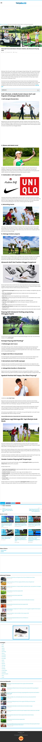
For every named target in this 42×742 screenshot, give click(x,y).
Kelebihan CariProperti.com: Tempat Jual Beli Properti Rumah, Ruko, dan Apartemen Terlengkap (24, 586)
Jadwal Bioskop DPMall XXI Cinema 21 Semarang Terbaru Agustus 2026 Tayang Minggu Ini (22, 688)
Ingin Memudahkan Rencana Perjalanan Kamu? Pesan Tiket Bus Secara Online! (21, 577)
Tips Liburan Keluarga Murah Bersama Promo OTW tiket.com (17, 617)
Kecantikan (4, 655)
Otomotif (3, 667)
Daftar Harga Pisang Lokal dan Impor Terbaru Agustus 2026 (7, 510)
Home (2, 24)
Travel (3, 677)
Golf (4, 505)
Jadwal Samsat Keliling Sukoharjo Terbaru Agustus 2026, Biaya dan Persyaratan (21, 701)
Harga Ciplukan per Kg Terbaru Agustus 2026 (15, 590)
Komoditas (4, 658)
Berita (3, 644)
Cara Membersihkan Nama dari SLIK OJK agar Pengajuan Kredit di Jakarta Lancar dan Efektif (23, 710)
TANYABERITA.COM (21, 732)
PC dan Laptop (4, 670)
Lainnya (3, 661)
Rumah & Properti (5, 673)
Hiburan (3, 653)
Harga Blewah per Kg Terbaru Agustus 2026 (14, 595)
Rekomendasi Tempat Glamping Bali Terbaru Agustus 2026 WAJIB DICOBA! (20, 683)
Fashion (3, 648)
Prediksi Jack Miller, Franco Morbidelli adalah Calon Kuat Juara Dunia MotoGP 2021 (21, 697)
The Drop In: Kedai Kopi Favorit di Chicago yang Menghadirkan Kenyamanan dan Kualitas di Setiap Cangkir (23, 693)
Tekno (3, 675)
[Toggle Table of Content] (37, 90)
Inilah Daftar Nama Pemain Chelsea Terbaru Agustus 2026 (6, 525)
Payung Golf (8, 505)
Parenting (3, 668)
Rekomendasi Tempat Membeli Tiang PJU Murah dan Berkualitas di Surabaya (20, 599)
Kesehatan (4, 656)
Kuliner (3, 660)
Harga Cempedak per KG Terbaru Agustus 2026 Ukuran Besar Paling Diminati (20, 581)
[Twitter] (20, 733)
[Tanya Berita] (21, 3)
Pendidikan (4, 672)
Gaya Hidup (4, 651)
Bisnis (3, 646)
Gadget (3, 649)
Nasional (3, 663)
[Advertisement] (21, 15)
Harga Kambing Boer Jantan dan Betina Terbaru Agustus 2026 (18, 613)
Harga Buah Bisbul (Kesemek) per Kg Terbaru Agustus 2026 (17, 604)
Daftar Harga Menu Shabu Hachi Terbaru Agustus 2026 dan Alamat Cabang (20, 714)
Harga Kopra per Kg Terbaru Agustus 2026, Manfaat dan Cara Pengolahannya (34, 510)
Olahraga (5, 24)
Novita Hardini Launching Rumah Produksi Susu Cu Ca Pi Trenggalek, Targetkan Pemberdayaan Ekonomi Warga (23, 609)
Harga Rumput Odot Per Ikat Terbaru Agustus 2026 (16, 719)
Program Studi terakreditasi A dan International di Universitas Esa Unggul (19, 705)
